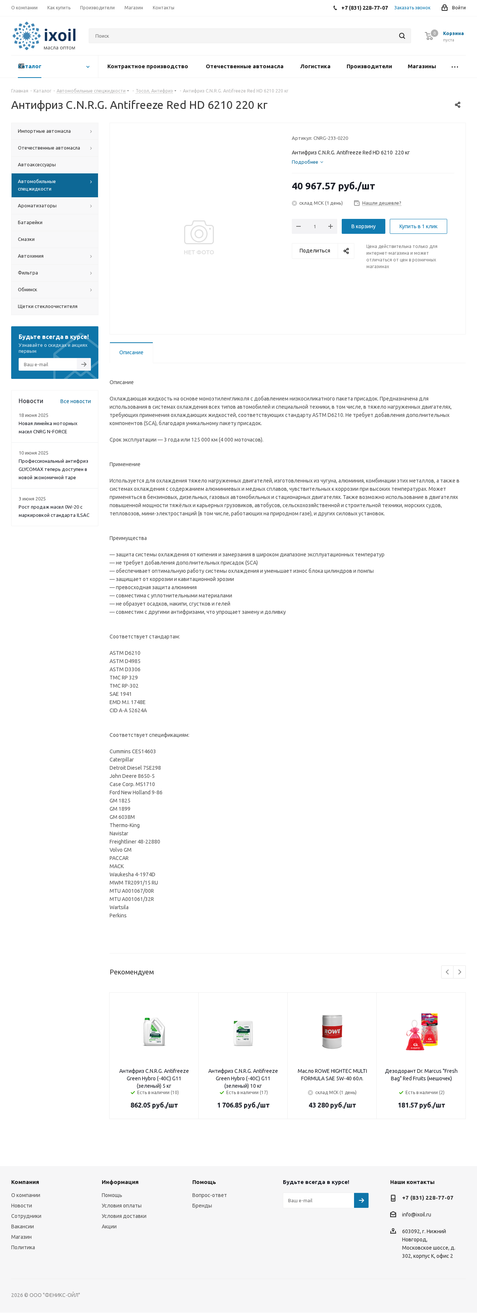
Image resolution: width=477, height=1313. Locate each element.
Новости (21, 1206)
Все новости (75, 401)
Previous (448, 972)
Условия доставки (124, 1216)
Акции (109, 1226)
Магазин (21, 1237)
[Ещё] (454, 67)
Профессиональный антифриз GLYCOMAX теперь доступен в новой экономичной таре (53, 469)
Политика (23, 1247)
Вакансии (22, 1226)
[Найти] (402, 35)
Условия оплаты (122, 1206)
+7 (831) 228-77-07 (428, 1197)
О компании (25, 1195)
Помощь (112, 1195)
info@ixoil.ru (416, 1215)
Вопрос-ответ (209, 1195)
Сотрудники (26, 1216)
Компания (25, 1182)
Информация (120, 1182)
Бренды (202, 1206)
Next (460, 972)
